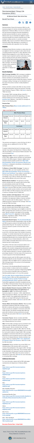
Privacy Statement (14, 433)
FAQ (16, 431)
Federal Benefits (16, 7)
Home (4, 7)
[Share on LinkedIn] (26, 22)
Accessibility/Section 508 (24, 431)
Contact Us (22, 433)
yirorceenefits (14, 2)
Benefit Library (9, 7)
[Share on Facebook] (19, 22)
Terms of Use (10, 431)
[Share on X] (23, 22)
